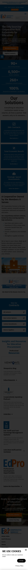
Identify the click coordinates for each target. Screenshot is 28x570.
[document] (14, 285)
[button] (25, 549)
